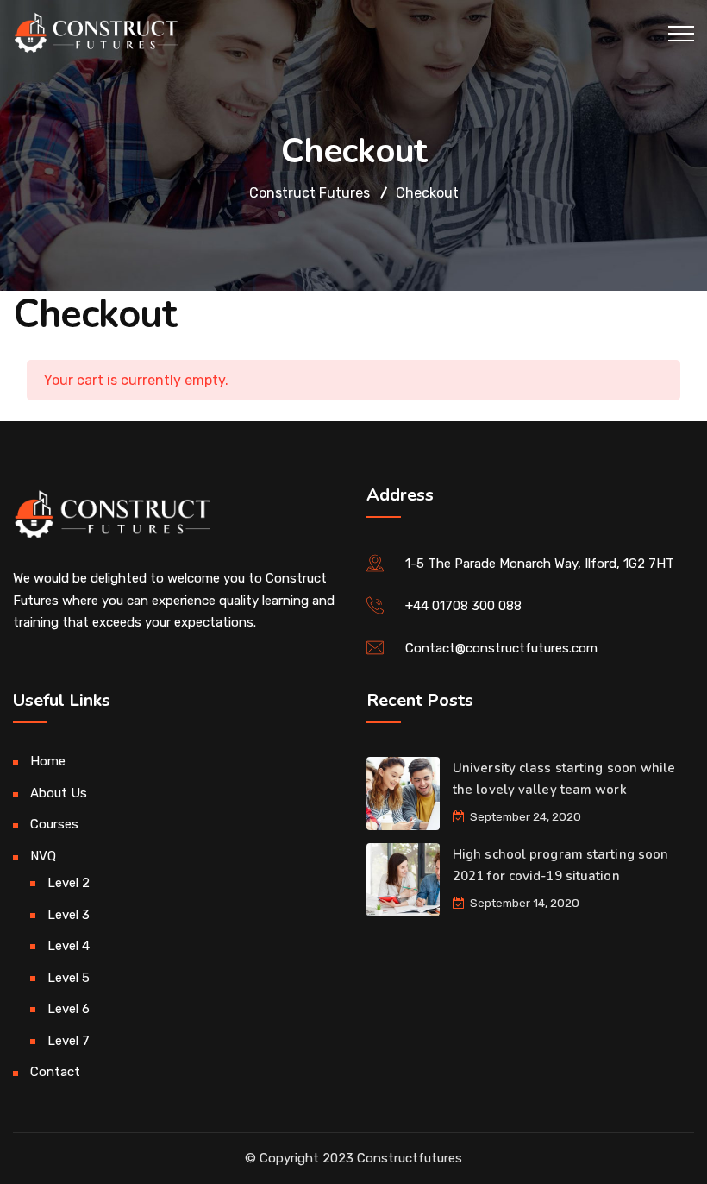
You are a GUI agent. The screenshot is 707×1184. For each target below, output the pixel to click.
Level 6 (68, 1009)
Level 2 (68, 883)
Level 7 (68, 1041)
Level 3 (68, 915)
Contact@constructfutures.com (501, 648)
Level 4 (68, 946)
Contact (55, 1072)
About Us (58, 793)
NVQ (43, 856)
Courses (54, 824)
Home (48, 761)
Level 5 (68, 978)
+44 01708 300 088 (463, 606)
